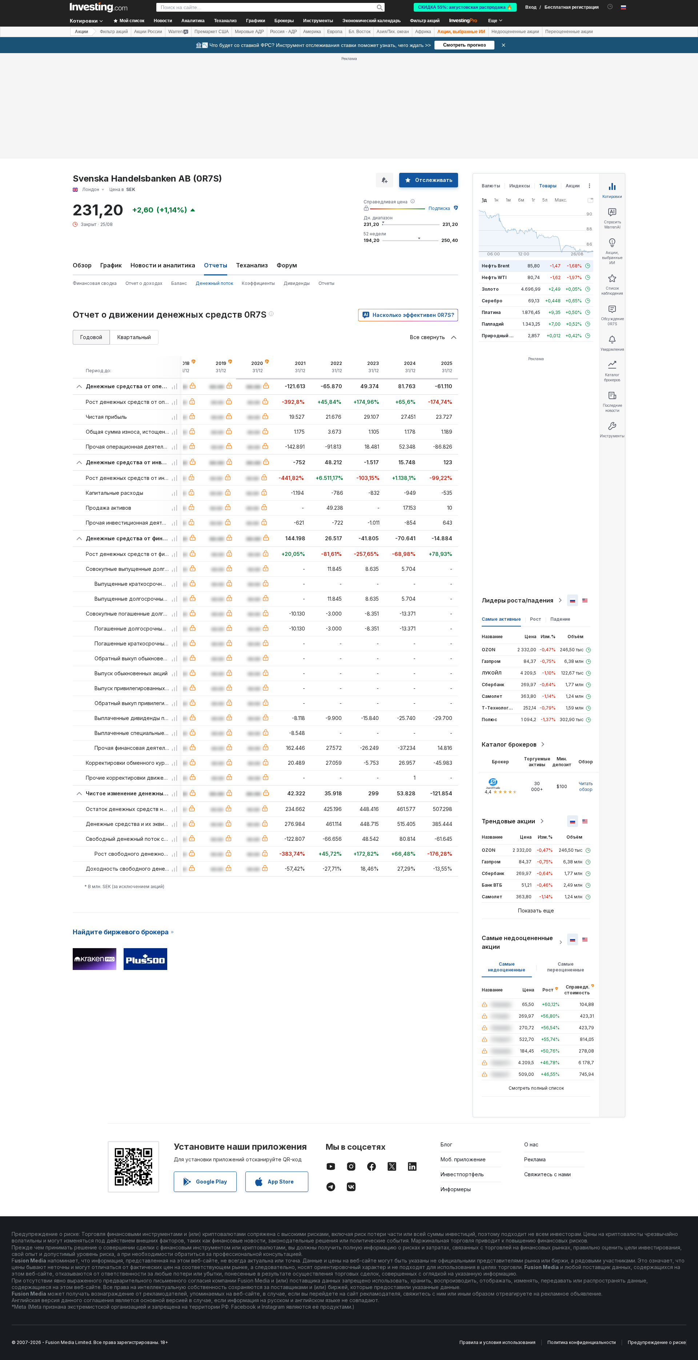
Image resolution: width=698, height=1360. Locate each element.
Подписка (439, 208)
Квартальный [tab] (134, 337)
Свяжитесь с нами (547, 1174)
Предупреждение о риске (657, 1342)
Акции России (148, 31)
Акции (81, 31)
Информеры (456, 1189)
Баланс (179, 283)
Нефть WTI (494, 277)
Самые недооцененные (506, 967)
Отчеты (326, 283)
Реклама (535, 1159)
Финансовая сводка (95, 283)
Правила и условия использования (497, 1342)
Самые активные (501, 619)
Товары (548, 185)
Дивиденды (297, 283)
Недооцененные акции (515, 31)
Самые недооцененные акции (517, 942)
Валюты (491, 185)
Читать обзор (586, 786)
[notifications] (610, 6)
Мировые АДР (249, 31)
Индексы (519, 185)
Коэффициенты (258, 283)
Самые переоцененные (565, 967)
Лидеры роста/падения (517, 600)
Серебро (492, 300)
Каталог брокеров (509, 744)
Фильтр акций (425, 20)
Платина (491, 312)
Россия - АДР (283, 31)
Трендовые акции (508, 821)
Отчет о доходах (144, 283)
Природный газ (499, 335)
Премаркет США (211, 31)
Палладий (493, 324)
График (111, 265)
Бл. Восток (359, 31)
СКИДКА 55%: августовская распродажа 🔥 (465, 7)
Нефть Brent (495, 266)
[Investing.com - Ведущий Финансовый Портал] (98, 7)
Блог (446, 1144)
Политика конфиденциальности (581, 1342)
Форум (287, 265)
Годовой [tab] (91, 337)
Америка (312, 31)
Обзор (82, 265)
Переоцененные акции (569, 31)
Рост (535, 619)
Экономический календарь (371, 20)
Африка (423, 31)
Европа (334, 31)
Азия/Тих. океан (393, 31)
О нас (531, 1144)
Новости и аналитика (163, 265)
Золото (490, 289)
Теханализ (252, 265)
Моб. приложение (463, 1159)
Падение (560, 619)
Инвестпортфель (462, 1174)
